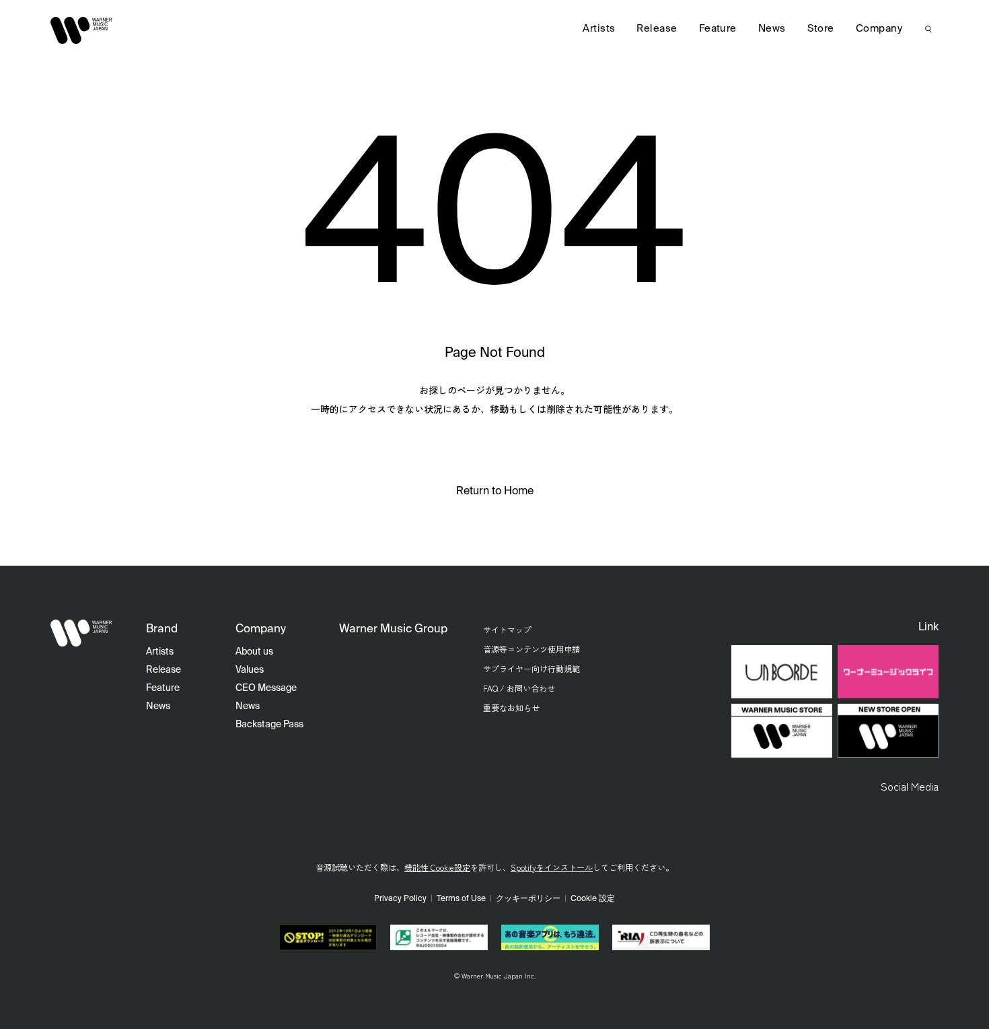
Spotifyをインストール (552, 867)
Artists (599, 29)
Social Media (910, 786)
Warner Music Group (393, 629)
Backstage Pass (269, 724)
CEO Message (266, 688)
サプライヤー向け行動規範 (531, 668)
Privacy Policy (400, 899)
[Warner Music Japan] (81, 633)
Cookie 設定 (593, 899)
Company (879, 29)
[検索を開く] (928, 29)
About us (254, 652)
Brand (162, 629)
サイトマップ (507, 629)
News (772, 29)
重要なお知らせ (511, 707)
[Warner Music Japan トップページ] (81, 30)
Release (656, 29)
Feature (718, 29)
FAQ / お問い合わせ (519, 688)
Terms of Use (461, 899)
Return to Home (495, 491)
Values (249, 670)
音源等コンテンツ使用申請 (531, 649)
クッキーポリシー (528, 899)
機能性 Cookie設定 (437, 867)
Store (820, 29)
